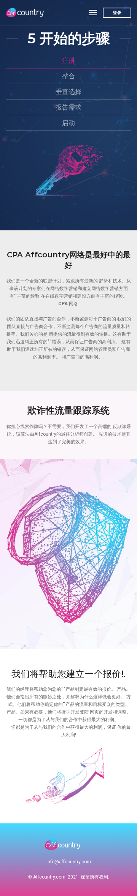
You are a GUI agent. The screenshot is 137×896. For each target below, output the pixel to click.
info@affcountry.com (68, 861)
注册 (68, 60)
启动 (68, 123)
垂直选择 (68, 91)
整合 (68, 76)
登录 (117, 12)
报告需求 (68, 107)
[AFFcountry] (26, 12)
